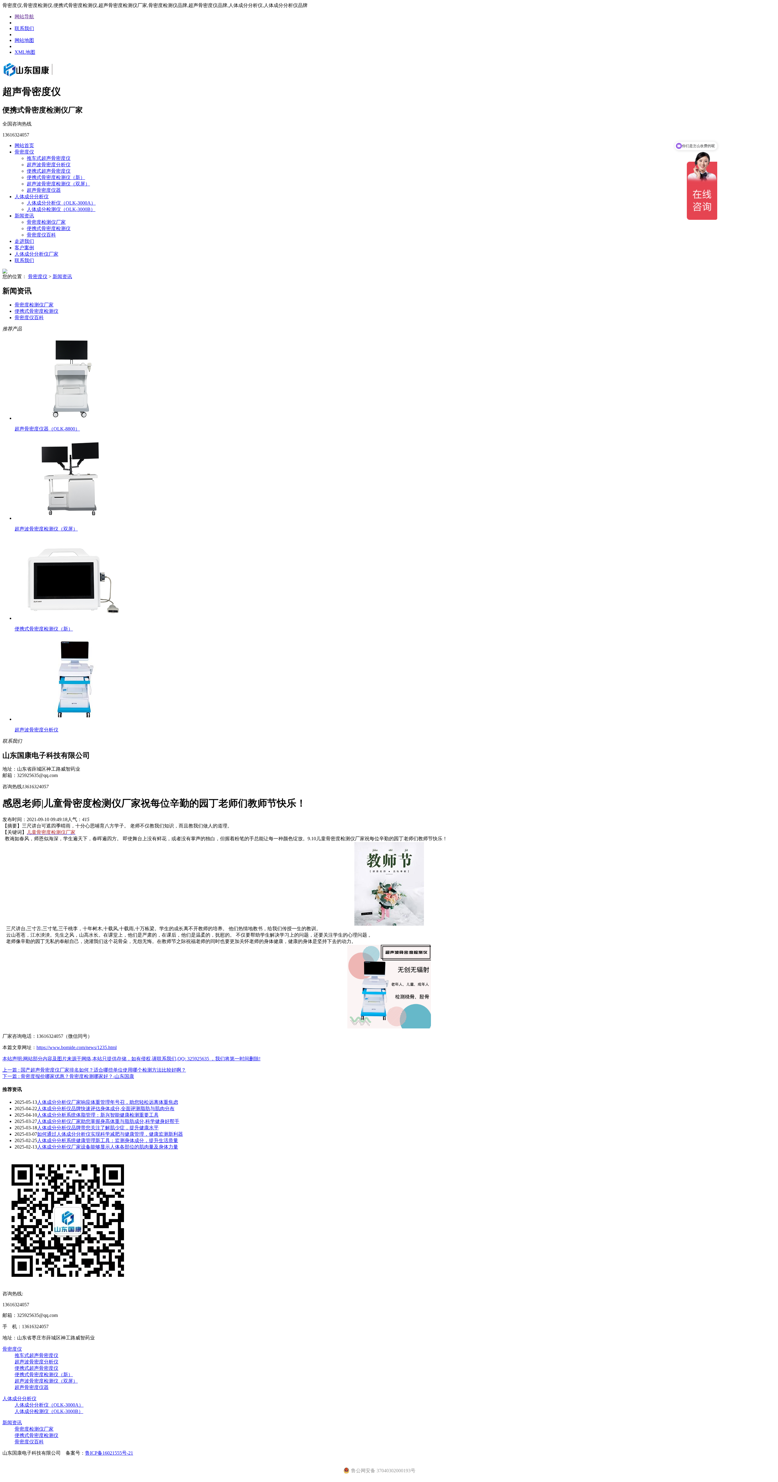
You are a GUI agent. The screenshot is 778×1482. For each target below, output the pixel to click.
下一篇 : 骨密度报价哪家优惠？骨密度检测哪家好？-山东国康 (68, 1076)
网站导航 (24, 16)
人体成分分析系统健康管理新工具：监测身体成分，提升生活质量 (107, 1140)
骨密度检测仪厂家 (46, 222)
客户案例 (24, 247)
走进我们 (24, 241)
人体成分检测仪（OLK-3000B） (61, 209)
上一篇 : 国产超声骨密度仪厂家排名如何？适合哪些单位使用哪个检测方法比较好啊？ (94, 1070)
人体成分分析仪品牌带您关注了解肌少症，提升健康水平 (98, 1127)
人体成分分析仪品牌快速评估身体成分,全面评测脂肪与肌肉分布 (105, 1108)
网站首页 (24, 145)
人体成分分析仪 (32, 196)
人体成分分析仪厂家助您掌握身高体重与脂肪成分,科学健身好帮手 (108, 1121)
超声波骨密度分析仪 (49, 164)
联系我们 (24, 28)
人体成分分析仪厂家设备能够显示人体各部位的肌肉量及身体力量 (107, 1146)
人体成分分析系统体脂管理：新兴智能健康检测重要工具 (98, 1115)
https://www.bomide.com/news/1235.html (76, 1047)
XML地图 (25, 52)
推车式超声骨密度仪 (49, 158)
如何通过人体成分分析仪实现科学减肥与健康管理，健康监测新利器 (110, 1134)
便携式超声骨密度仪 (49, 171)
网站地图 (24, 40)
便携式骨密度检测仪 (49, 228)
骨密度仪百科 (41, 234)
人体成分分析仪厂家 (36, 254)
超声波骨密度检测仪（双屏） (58, 183)
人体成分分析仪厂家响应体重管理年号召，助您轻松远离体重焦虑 (107, 1102)
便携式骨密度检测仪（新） (56, 177)
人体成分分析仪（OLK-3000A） (61, 203)
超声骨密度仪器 (44, 190)
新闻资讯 (24, 215)
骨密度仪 (24, 151)
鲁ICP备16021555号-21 (109, 1453)
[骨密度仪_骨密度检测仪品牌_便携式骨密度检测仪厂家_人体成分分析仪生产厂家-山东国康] (36, 77)
